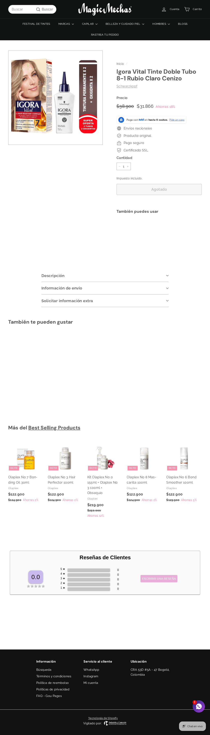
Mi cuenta (90, 683)
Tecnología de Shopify (103, 718)
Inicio (120, 63)
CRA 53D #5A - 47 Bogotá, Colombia (150, 672)
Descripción (52, 275)
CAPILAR (88, 23)
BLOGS (182, 23)
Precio (121, 98)
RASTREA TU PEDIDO (105, 34)
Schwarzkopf (126, 86)
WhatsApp (91, 670)
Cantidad (124, 158)
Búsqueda (43, 670)
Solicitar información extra (67, 300)
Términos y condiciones (53, 676)
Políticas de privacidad (52, 689)
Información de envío (61, 288)
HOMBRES (159, 23)
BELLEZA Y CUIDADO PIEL (123, 23)
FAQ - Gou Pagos (49, 696)
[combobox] (32, 9)
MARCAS (64, 23)
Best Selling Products (54, 427)
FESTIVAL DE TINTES (36, 23)
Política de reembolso (52, 683)
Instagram (90, 676)
